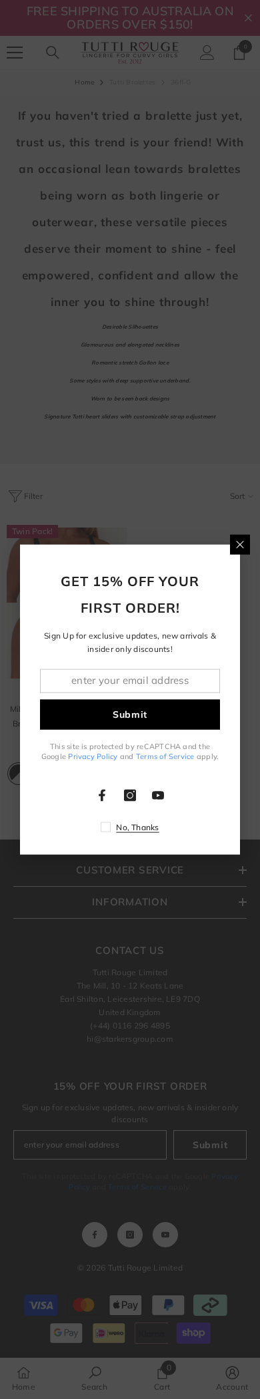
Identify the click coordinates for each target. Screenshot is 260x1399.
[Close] (240, 544)
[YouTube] (158, 796)
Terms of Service (165, 756)
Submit (130, 714)
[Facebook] (102, 796)
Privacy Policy (92, 756)
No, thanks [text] (137, 827)
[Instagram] (130, 796)
